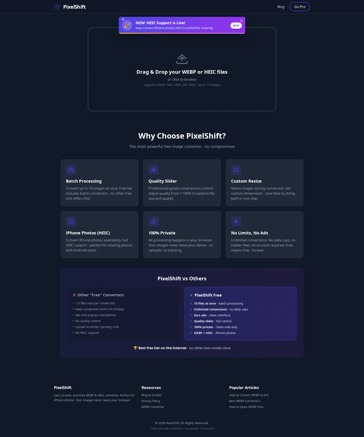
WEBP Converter (153, 407)
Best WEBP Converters (244, 401)
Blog (281, 6)
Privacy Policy (151, 401)
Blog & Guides (152, 395)
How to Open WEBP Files (246, 407)
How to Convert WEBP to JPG (249, 395)
